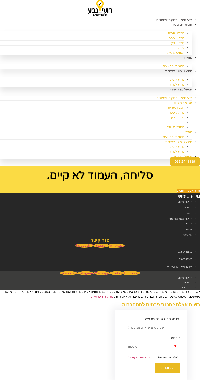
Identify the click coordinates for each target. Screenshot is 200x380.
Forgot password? (139, 357)
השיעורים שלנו (182, 25)
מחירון (188, 58)
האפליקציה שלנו (181, 89)
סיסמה (175, 338)
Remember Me (167, 357)
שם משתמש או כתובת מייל (162, 319)
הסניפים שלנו (175, 53)
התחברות (167, 368)
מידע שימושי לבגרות (178, 71)
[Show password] (175, 346)
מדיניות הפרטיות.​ (101, 297)
